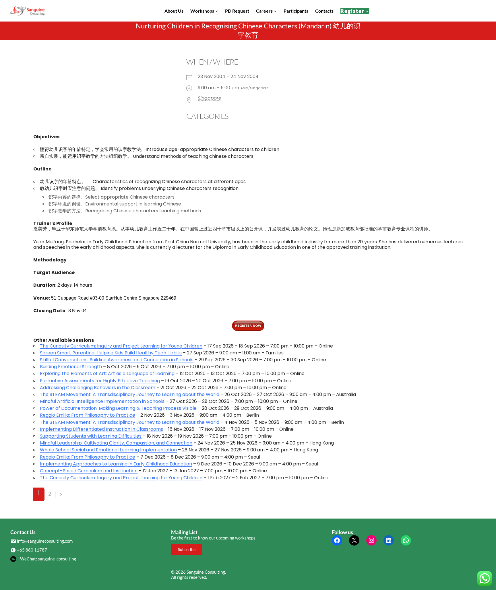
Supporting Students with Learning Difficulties (91, 436)
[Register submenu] (367, 10)
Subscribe (186, 549)
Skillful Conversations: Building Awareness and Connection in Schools (116, 359)
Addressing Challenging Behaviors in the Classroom (97, 387)
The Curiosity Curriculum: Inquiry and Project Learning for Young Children (121, 346)
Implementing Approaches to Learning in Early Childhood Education (116, 464)
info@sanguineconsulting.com (45, 541)
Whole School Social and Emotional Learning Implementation (108, 450)
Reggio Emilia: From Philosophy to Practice (87, 415)
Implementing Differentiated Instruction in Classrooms (101, 429)
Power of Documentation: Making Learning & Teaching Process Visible (118, 408)
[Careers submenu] (275, 10)
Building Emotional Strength (71, 366)
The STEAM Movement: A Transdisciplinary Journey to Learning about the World (129, 394)
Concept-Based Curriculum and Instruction (88, 470)
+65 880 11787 (32, 549)
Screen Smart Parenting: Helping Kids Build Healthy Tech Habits (111, 353)
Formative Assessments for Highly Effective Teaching (100, 380)
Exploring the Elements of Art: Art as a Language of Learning (107, 373)
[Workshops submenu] (216, 10)
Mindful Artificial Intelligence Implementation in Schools (102, 401)
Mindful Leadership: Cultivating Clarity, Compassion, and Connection (116, 443)
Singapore (209, 98)
